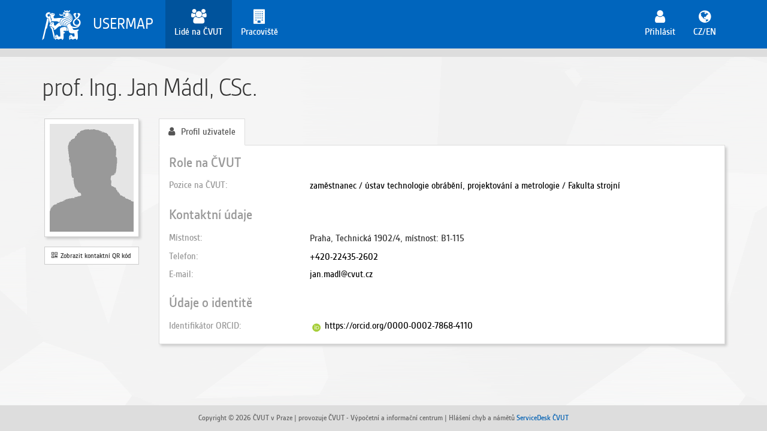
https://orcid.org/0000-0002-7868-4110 (399, 325)
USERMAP (123, 23)
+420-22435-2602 (344, 256)
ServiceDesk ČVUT (543, 417)
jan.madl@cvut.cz (341, 274)
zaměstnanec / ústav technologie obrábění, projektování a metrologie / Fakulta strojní (465, 185)
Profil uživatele (208, 131)
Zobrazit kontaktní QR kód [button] (94, 255)
